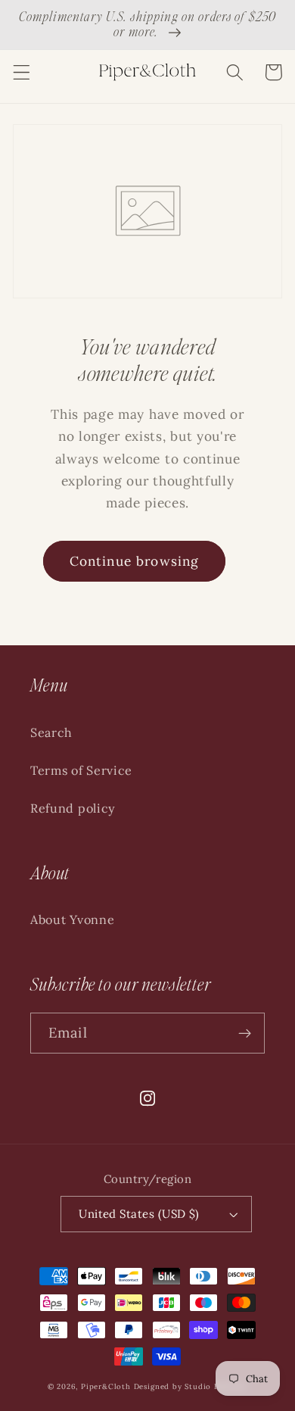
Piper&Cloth (107, 1386)
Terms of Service (81, 770)
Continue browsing (135, 561)
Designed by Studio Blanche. (191, 1386)
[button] (21, 72)
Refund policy (73, 808)
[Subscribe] (244, 1033)
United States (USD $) (139, 1214)
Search (51, 732)
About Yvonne (72, 919)
